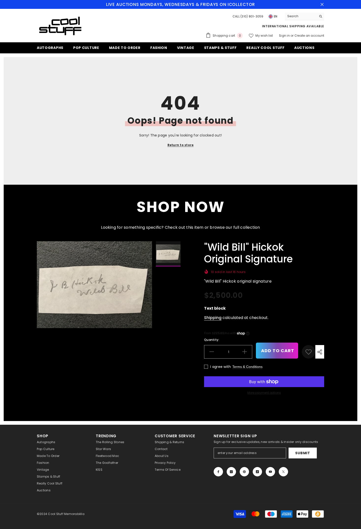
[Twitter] (283, 471)
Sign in (285, 35)
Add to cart (277, 351)
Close (322, 4)
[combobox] (301, 16)
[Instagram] (231, 471)
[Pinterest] (244, 471)
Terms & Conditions (247, 367)
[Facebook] (218, 471)
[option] (94, 284)
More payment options (264, 393)
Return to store (180, 145)
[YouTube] (270, 471)
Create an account (309, 35)
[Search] (304, 16)
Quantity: (211, 340)
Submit (302, 453)
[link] (308, 352)
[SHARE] (319, 352)
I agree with (220, 366)
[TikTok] (257, 471)
